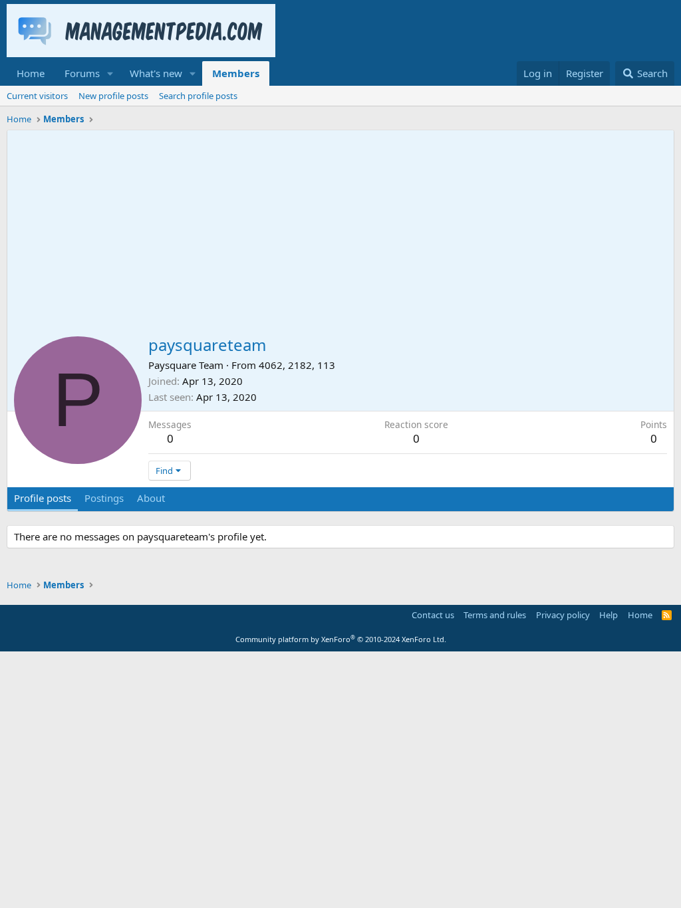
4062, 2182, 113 (297, 365)
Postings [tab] (104, 498)
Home (31, 73)
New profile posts (113, 96)
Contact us (433, 615)
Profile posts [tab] (42, 498)
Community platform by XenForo (340, 639)
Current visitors (37, 96)
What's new (156, 73)
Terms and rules (495, 615)
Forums (82, 73)
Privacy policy (563, 615)
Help (608, 615)
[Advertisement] (340, 230)
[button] (110, 73)
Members (235, 73)
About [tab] (151, 498)
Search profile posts (198, 96)
